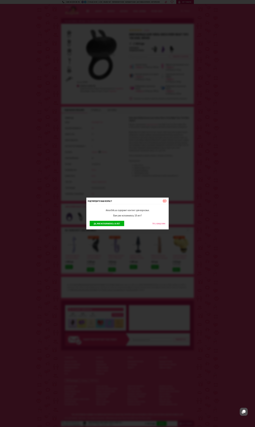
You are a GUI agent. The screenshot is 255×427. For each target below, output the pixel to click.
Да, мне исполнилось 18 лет (107, 223)
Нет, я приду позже (158, 223)
